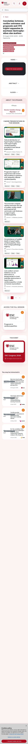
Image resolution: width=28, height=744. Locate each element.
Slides (12, 154)
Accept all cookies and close (14, 741)
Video (17, 154)
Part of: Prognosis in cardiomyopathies (14, 45)
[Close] (26, 725)
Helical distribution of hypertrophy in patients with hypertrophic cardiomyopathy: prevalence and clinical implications (12, 144)
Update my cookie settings (14, 737)
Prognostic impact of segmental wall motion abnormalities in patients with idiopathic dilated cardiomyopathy (13, 175)
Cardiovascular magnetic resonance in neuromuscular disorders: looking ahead (17, 415)
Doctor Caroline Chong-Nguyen (12, 111)
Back (6, 17)
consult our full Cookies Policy (16, 734)
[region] (14, 734)
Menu (7, 10)
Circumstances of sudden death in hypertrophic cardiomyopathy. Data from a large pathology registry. (13, 242)
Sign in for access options (14, 69)
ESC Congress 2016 (13, 355)
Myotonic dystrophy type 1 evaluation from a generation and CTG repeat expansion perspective (17, 382)
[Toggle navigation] (24, 4)
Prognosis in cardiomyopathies (10, 325)
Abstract (7, 154)
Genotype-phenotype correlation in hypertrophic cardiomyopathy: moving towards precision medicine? (16, 399)
